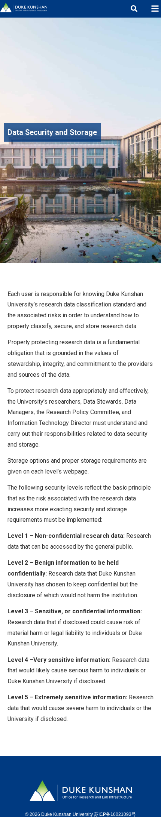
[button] (155, 9)
